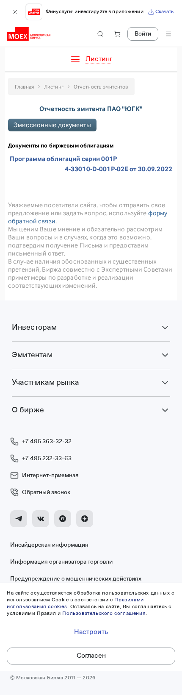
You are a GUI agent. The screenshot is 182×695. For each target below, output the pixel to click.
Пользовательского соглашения (104, 613)
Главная (24, 86)
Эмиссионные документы (52, 125)
